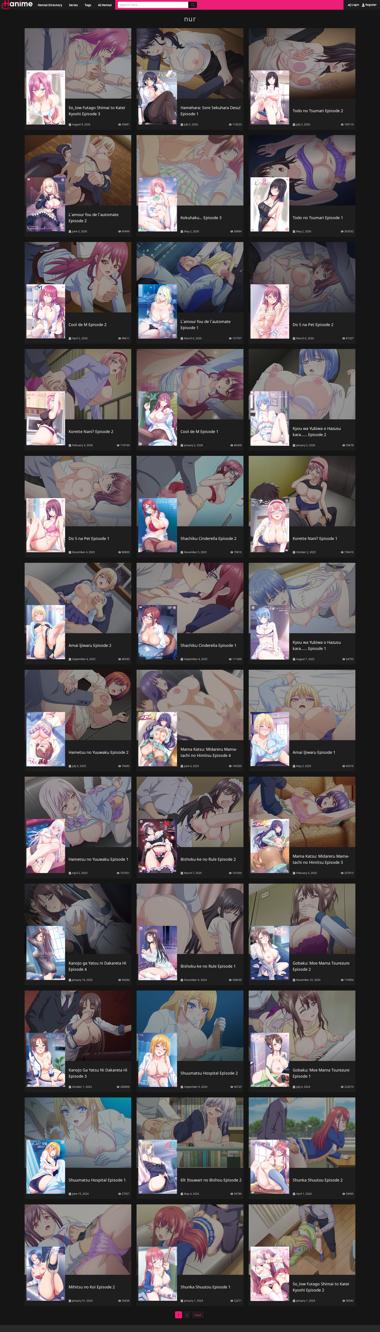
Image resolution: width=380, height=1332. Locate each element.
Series (73, 5)
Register (370, 5)
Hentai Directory (50, 5)
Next (197, 1315)
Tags (88, 5)
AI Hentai (105, 5)
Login (355, 5)
